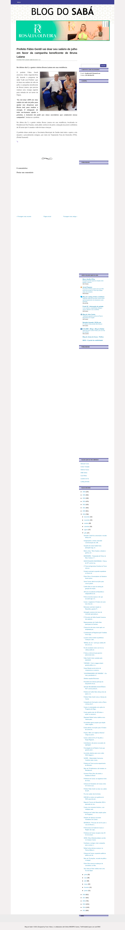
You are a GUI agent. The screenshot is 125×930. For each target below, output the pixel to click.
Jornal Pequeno (87, 287)
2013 (84, 910)
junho (86, 874)
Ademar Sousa (85, 469)
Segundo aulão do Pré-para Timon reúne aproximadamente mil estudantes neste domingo (93, 300)
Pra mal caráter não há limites (92, 794)
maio (85, 878)
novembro (87, 520)
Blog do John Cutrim (89, 314)
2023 (84, 501)
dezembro (87, 517)
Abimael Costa (85, 463)
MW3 (98, 927)
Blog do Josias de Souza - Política (93, 337)
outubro (86, 523)
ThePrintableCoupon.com (87, 927)
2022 (84, 504)
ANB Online (84, 472)
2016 (84, 901)
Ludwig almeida (85, 481)
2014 (84, 907)
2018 (84, 894)
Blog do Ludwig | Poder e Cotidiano (93, 297)
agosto (86, 529)
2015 (84, 904)
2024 (84, 498)
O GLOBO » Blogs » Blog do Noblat (93, 329)
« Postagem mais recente (24, 216)
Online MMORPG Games (72, 927)
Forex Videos (49, 927)
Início (19, 2)
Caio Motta (84, 475)
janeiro (86, 890)
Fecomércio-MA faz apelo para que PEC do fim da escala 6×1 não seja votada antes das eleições (93, 290)
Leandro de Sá (85, 478)
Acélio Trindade (85, 466)
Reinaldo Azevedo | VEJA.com (92, 322)
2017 (84, 897)
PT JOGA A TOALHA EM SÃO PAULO (92, 324)
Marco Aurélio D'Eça (89, 279)
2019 (84, 514)
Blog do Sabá (28, 927)
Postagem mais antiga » (70, 216)
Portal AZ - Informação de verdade (93, 306)
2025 (84, 495)
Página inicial (47, 216)
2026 (84, 491)
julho (85, 533)
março (86, 884)
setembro (87, 526)
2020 (84, 511)
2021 (84, 508)
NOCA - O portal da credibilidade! (93, 340)
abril (85, 881)
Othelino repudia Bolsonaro (91, 678)
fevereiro (86, 887)
